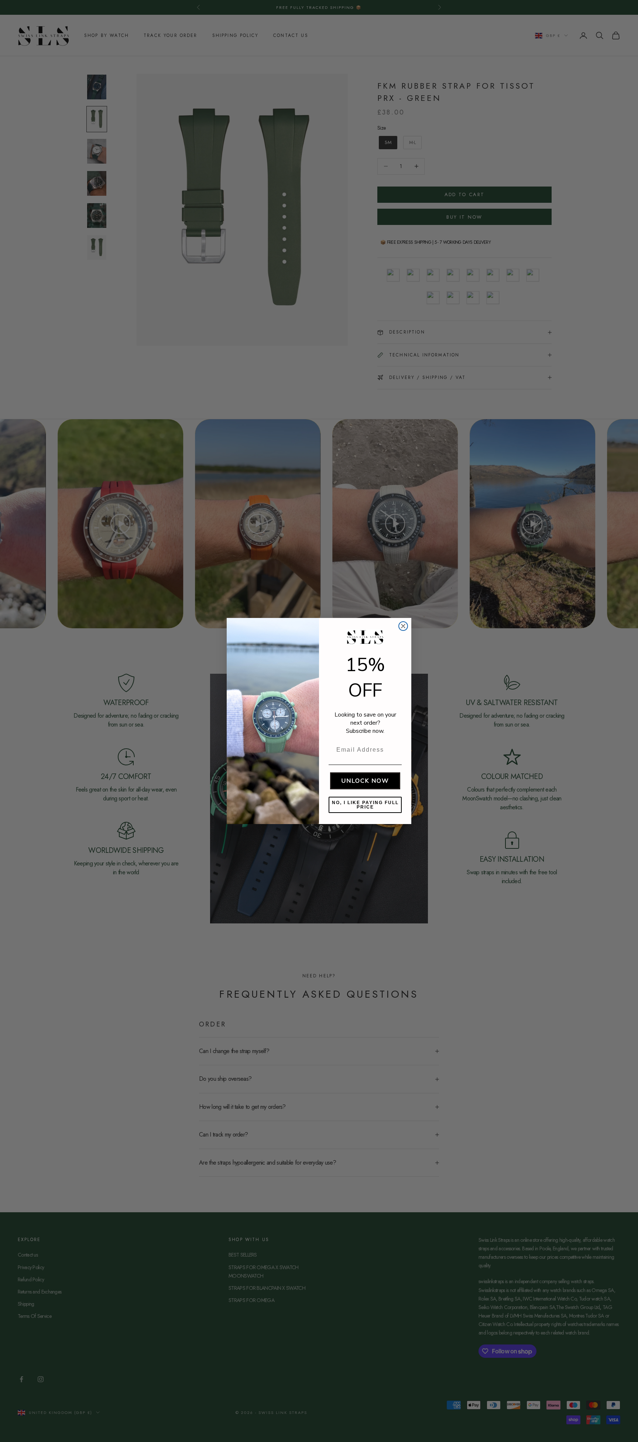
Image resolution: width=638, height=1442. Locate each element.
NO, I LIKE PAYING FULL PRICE (365, 805)
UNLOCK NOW (365, 781)
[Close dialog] (403, 626)
